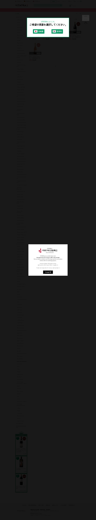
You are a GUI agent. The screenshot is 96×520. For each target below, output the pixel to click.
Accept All (48, 272)
